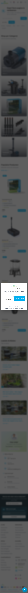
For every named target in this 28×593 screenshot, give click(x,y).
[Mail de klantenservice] (24, 589)
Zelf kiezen (14, 303)
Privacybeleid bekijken (14, 306)
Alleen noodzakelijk (8, 298)
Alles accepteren (20, 298)
